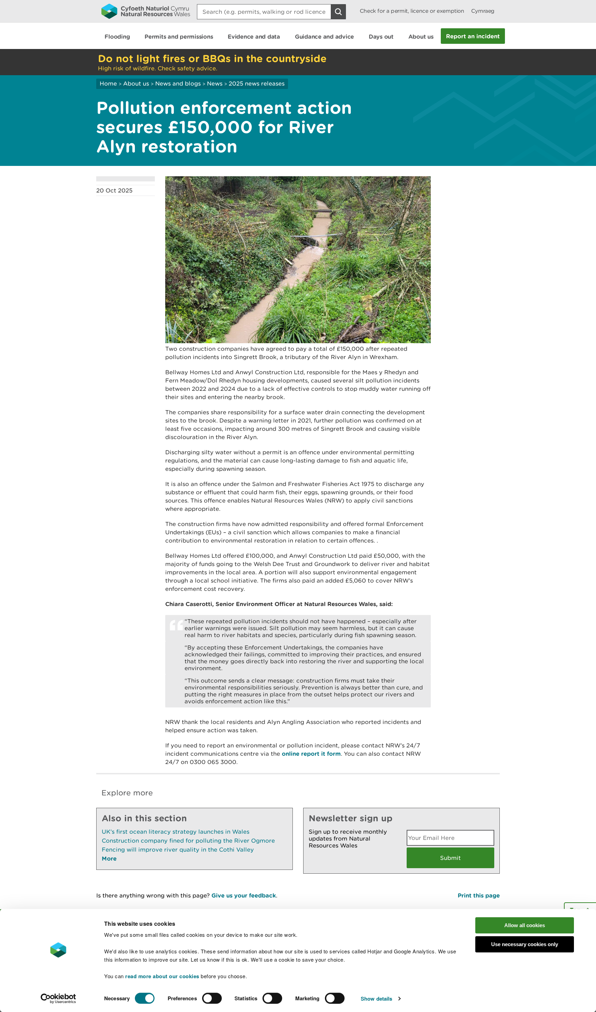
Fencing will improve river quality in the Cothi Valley (178, 849)
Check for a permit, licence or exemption (412, 11)
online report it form (311, 753)
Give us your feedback (243, 895)
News (214, 83)
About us (136, 83)
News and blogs (178, 83)
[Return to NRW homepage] (145, 11)
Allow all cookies (524, 925)
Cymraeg (483, 11)
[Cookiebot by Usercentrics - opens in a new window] (58, 998)
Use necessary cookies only (524, 944)
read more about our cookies (162, 976)
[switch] (212, 998)
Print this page (479, 895)
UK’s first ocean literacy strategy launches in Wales (175, 831)
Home (108, 83)
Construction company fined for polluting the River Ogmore (188, 840)
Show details (376, 998)
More (109, 858)
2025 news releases (257, 83)
